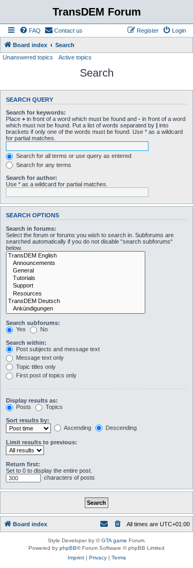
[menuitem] (30, 30)
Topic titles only (35, 366)
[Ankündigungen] (75, 309)
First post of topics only (45, 375)
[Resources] (75, 294)
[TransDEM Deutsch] (75, 301)
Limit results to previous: (41, 442)
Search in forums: (31, 228)
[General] (75, 271)
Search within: (26, 342)
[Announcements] (75, 263)
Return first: (23, 464)
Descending (120, 428)
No (43, 329)
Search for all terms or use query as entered (72, 156)
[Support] (75, 286)
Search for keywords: (36, 112)
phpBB (68, 548)
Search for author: (31, 178)
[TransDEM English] (75, 256)
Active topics (75, 57)
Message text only (39, 357)
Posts (22, 407)
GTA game (114, 540)
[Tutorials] (75, 278)
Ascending (77, 428)
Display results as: (32, 400)
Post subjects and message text (57, 349)
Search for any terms (42, 165)
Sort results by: (27, 420)
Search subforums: (33, 323)
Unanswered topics (28, 57)
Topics (53, 407)
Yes (20, 329)
